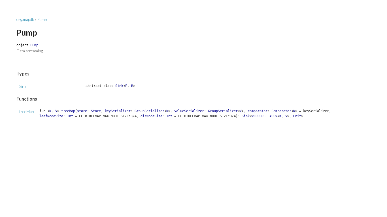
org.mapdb (25, 19)
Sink (22, 86)
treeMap (26, 111)
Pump (42, 19)
